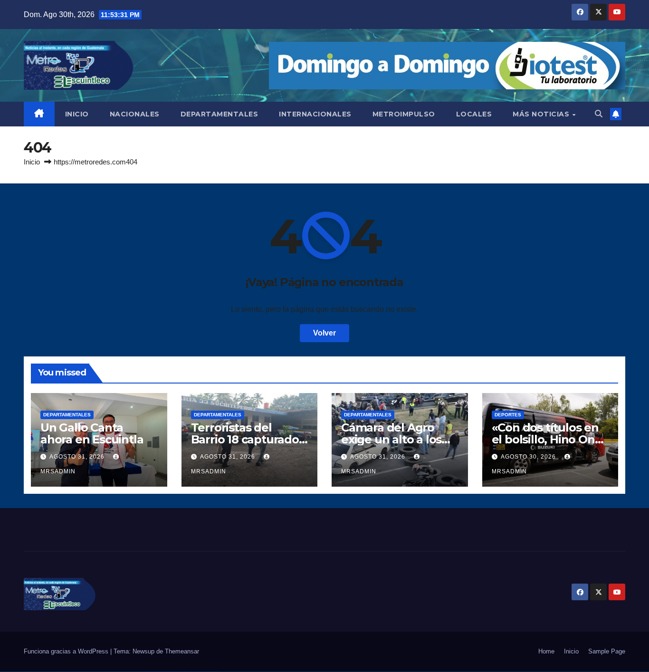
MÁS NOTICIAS (542, 114)
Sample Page (606, 651)
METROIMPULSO (403, 114)
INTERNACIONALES (315, 114)
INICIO (77, 114)
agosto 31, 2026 (77, 456)
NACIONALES (135, 114)
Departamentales (67, 414)
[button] (598, 114)
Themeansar (182, 651)
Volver (324, 333)
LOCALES (474, 114)
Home (546, 651)
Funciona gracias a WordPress (67, 651)
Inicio (32, 162)
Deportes (508, 414)
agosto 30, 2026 (529, 456)
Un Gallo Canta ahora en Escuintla (91, 433)
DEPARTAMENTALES (219, 114)
